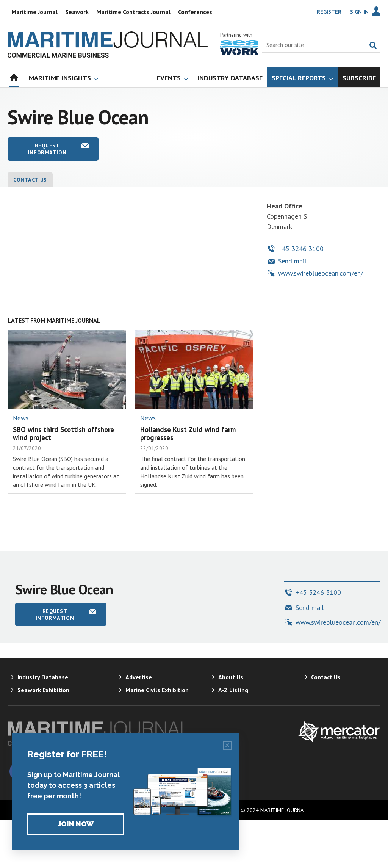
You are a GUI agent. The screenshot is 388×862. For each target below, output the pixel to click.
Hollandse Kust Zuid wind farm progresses (188, 433)
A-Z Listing (233, 690)
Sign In (359, 12)
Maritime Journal (34, 12)
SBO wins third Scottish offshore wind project (63, 433)
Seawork (77, 12)
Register (329, 12)
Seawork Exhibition (43, 690)
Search (373, 45)
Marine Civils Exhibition (157, 690)
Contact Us (30, 179)
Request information (47, 149)
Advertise (138, 677)
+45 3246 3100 (301, 248)
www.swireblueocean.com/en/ (320, 273)
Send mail (292, 261)
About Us (230, 677)
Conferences (195, 12)
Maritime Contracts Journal (133, 12)
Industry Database (42, 677)
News (20, 418)
